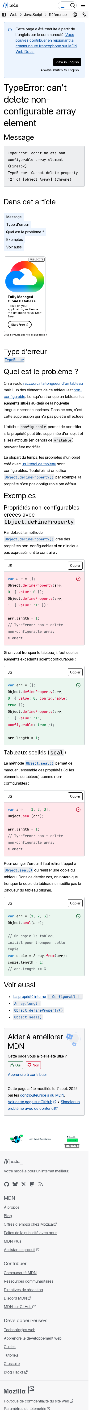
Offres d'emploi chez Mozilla (28, 1224)
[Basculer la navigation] (83, 5)
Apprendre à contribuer (27, 1074)
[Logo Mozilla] (19, 1390)
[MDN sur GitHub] (6, 1184)
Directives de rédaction (23, 1289)
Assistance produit (19, 1249)
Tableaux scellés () (35, 752)
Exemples (14, 239)
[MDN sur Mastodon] (32, 1184)
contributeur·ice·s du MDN (42, 1095)
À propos (12, 1207)
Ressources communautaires (28, 1281)
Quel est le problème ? (25, 232)
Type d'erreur (17, 224)
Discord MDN (15, 1298)
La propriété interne (47, 996)
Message (19, 137)
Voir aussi (14, 247)
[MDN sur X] (23, 1184)
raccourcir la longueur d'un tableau (53, 383)
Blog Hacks (14, 1372)
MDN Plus (12, 1241)
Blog (8, 1215)
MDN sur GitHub (18, 1306)
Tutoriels (11, 1355)
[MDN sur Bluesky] (15, 1184)
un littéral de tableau (39, 464)
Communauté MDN (20, 1272)
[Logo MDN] (13, 1161)
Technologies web (19, 1329)
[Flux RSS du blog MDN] (40, 1184)
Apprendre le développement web (33, 1338)
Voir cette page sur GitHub (30, 1101)
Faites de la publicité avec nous (30, 1232)
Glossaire (12, 1363)
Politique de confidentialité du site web (36, 1401)
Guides (10, 1346)
